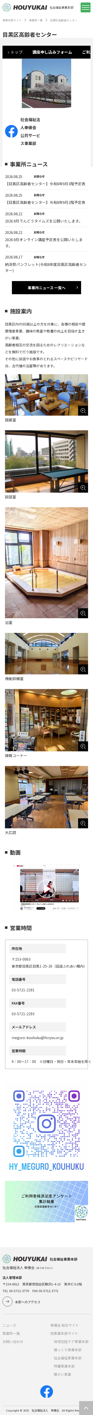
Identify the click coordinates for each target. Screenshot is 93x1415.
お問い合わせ (12, 1341)
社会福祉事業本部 (68, 1357)
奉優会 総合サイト (64, 1325)
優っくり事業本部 (68, 1349)
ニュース (9, 1325)
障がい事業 (62, 1374)
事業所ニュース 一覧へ (46, 287)
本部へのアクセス (27, 1302)
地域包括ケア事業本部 (71, 1341)
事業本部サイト (12, 20)
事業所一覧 (36, 20)
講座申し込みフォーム (52, 52)
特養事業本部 (64, 1366)
